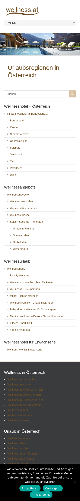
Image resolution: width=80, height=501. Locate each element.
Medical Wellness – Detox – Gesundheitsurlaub (37, 316)
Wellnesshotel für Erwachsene (24, 349)
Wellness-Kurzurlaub (22, 201)
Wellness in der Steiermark (24, 405)
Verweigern (53, 488)
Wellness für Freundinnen (25, 289)
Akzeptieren (30, 488)
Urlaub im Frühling (24, 228)
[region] (40, 44)
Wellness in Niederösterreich (25, 389)
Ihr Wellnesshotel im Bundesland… (27, 113)
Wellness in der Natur (20, 458)
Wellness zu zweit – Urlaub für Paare (31, 282)
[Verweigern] (75, 482)
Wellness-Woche (20, 215)
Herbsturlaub (20, 242)
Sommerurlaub (21, 235)
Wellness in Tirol (17, 410)
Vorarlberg (16, 168)
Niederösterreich (19, 134)
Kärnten (14, 127)
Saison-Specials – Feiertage (26, 221)
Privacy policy (41, 494)
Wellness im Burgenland (22, 379)
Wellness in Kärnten (19, 384)
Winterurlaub (20, 249)
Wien (13, 174)
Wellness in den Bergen (22, 453)
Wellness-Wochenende (23, 208)
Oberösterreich (18, 140)
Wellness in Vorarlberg (21, 415)
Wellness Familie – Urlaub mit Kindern (32, 302)
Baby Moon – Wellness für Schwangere (33, 309)
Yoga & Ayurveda (20, 329)
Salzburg (15, 147)
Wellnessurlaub (16, 268)
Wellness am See (18, 448)
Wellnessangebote (18, 194)
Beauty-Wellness (20, 275)
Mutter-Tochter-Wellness (24, 295)
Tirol (12, 161)
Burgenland (17, 120)
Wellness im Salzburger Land (25, 399)
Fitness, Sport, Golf (21, 323)
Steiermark (16, 154)
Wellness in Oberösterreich (24, 394)
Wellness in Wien (18, 420)
